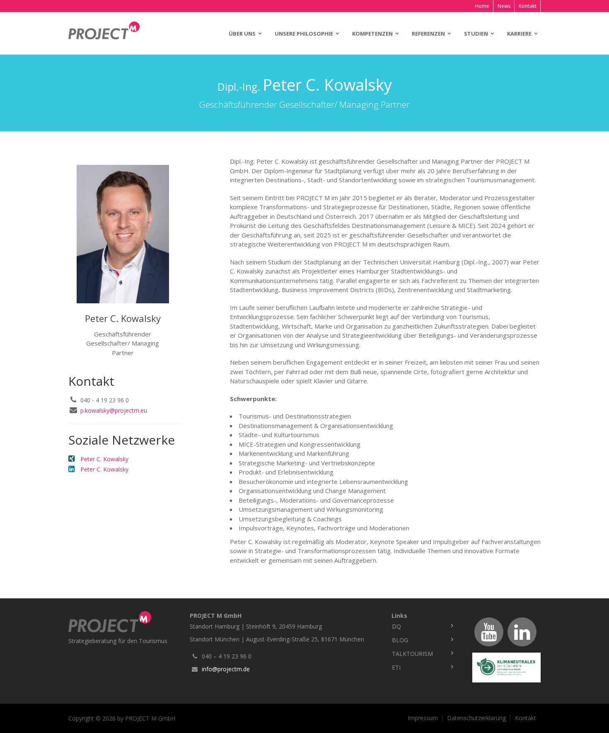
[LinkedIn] (522, 631)
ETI (396, 667)
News (504, 6)
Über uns (242, 33)
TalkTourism (412, 654)
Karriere (519, 33)
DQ (396, 626)
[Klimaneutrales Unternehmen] (506, 667)
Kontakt (527, 6)
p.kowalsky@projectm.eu (113, 410)
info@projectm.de (226, 669)
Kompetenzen (372, 33)
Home (482, 6)
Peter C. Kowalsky (104, 459)
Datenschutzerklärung (476, 718)
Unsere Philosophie (304, 33)
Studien (476, 33)
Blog (400, 640)
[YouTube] (488, 631)
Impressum (423, 718)
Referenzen (428, 33)
